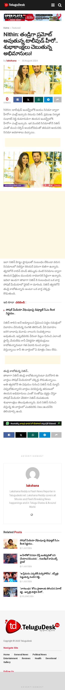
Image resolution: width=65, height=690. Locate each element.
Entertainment (10, 658)
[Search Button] (60, 5)
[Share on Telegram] (48, 99)
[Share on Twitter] (28, 99)
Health (38, 658)
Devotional (51, 658)
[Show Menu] (53, 5)
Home (6, 28)
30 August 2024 (30, 60)
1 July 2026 (26, 548)
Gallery (6, 662)
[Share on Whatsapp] (38, 99)
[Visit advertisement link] (32, 20)
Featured (16, 28)
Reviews (26, 658)
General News (21, 654)
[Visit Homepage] (14, 5)
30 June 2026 (27, 596)
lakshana (11, 60)
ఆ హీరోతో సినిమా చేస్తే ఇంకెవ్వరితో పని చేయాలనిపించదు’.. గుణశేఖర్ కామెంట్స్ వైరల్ (39, 558)
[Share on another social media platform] (58, 99)
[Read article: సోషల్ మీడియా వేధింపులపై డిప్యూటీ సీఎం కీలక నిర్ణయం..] (10, 544)
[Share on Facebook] (17, 99)
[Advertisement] (32, 142)
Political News (40, 654)
